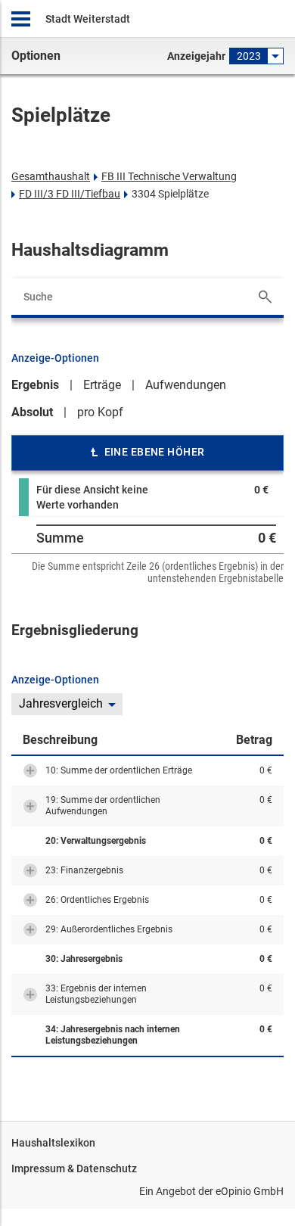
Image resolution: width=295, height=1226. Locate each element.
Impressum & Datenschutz (74, 1168)
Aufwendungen (185, 385)
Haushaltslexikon (53, 1143)
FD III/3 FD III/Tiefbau (69, 194)
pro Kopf (100, 412)
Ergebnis (35, 385)
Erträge (102, 385)
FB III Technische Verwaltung (169, 176)
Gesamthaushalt (50, 176)
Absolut (32, 412)
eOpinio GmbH (250, 1191)
